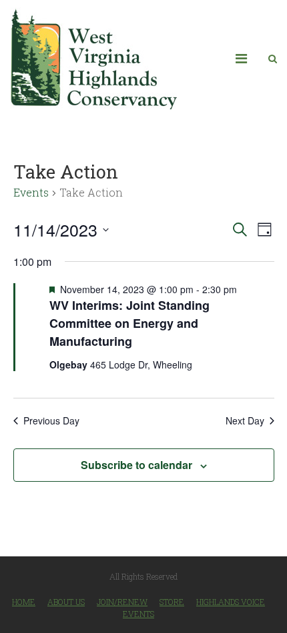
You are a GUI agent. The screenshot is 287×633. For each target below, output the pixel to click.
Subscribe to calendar (136, 464)
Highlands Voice (230, 601)
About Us (66, 601)
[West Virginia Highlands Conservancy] (93, 58)
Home (23, 601)
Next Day (245, 420)
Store (172, 601)
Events (31, 192)
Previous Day (51, 420)
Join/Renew (122, 601)
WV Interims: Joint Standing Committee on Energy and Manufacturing (129, 323)
